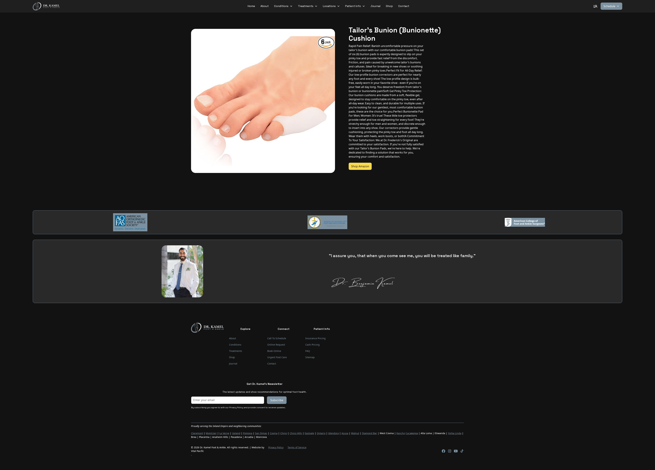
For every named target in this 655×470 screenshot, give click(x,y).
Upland (236, 433)
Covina (274, 433)
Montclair (211, 433)
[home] (46, 6)
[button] (283, 6)
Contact (403, 6)
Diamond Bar (369, 433)
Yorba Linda (454, 433)
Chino (283, 433)
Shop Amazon (360, 166)
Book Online (274, 351)
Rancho (400, 433)
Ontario (321, 433)
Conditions (235, 344)
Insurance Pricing (315, 338)
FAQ (307, 351)
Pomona (247, 433)
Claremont (197, 433)
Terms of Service (297, 447)
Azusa (344, 433)
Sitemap (310, 357)
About (264, 6)
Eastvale (309, 433)
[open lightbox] (263, 101)
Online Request (276, 344)
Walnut (355, 433)
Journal (375, 6)
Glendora (333, 433)
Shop (389, 6)
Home (251, 6)
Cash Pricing (312, 344)
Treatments (235, 351)
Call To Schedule (276, 338)
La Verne (224, 433)
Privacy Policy (275, 447)
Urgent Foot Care (277, 357)
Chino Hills (296, 433)
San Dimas (261, 433)
